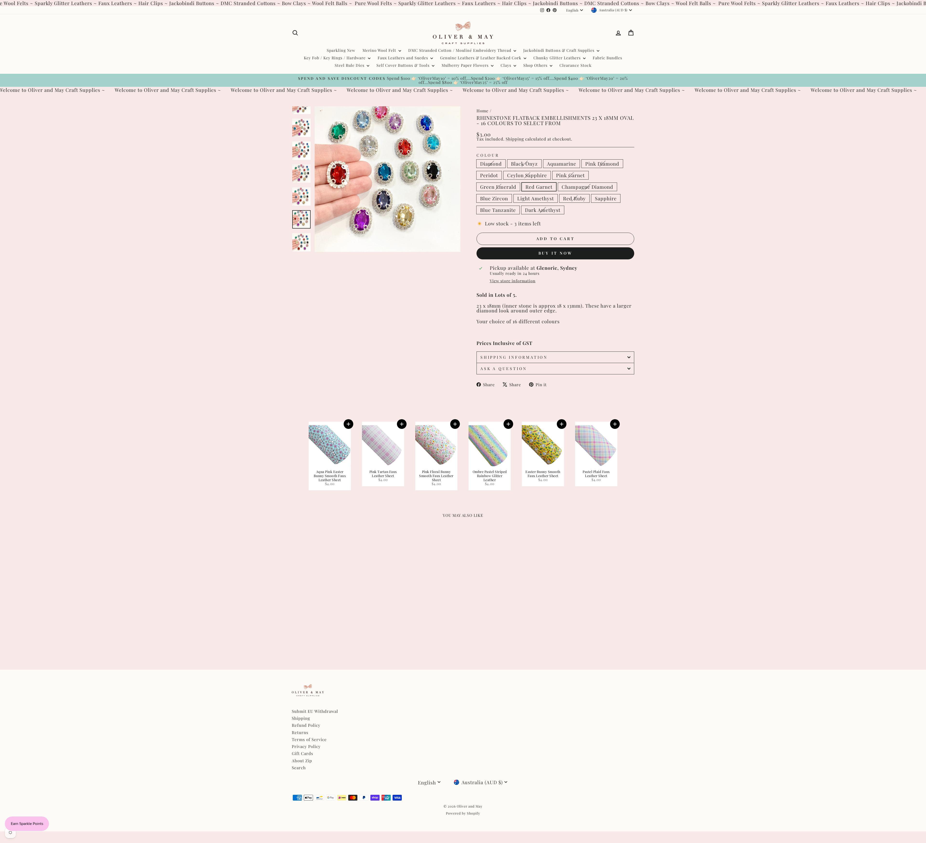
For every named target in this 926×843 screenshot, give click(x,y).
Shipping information (514, 357)
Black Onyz (524, 163)
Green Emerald (498, 186)
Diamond (491, 163)
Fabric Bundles (607, 57)
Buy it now (555, 253)
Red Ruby (574, 198)
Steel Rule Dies (350, 65)
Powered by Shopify (463, 813)
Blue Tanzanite (498, 210)
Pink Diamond (602, 163)
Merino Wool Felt (379, 50)
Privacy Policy (306, 746)
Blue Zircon (494, 198)
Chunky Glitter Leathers (557, 57)
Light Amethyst (535, 198)
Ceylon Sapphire (527, 175)
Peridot (489, 175)
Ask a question (503, 368)
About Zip (302, 760)
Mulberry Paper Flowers (466, 65)
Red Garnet (538, 186)
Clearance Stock (575, 65)
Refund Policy (306, 725)
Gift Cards (302, 753)
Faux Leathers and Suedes (403, 57)
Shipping (515, 139)
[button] (348, 424)
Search (299, 767)
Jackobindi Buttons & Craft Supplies (559, 50)
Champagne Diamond (587, 186)
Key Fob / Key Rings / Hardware (335, 57)
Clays (506, 65)
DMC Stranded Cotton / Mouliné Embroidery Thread (460, 50)
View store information (513, 281)
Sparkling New (341, 50)
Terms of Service (309, 739)
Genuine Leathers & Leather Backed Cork (481, 57)
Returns (300, 732)
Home (483, 110)
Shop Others (536, 65)
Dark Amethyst (542, 210)
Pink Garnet (570, 175)
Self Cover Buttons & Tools (403, 65)
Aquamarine (561, 163)
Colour (488, 155)
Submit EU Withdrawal (315, 711)
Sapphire (606, 198)
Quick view (332, 605)
